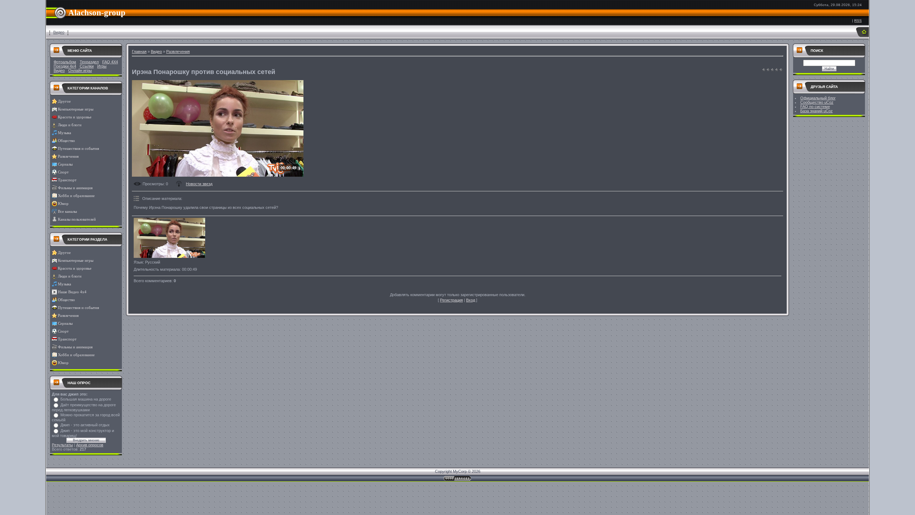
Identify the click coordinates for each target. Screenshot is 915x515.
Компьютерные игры (75, 109)
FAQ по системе (815, 106)
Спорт (63, 172)
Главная (139, 51)
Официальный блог (818, 98)
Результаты (62, 445)
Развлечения (68, 156)
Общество (66, 141)
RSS (858, 21)
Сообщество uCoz (817, 102)
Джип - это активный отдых (85, 425)
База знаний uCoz (816, 111)
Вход (470, 300)
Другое (64, 101)
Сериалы (65, 164)
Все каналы (67, 212)
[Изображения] (169, 238)
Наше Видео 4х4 (72, 292)
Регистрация (451, 300)
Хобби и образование (76, 196)
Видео (58, 32)
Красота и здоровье (75, 117)
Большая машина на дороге (85, 399)
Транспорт (67, 180)
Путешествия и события (78, 149)
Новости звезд (199, 184)
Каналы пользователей (77, 219)
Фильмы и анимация (75, 188)
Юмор (63, 204)
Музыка (64, 133)
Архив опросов (89, 445)
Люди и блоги (69, 125)
